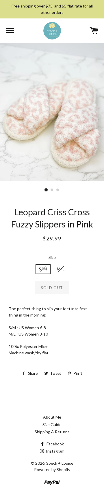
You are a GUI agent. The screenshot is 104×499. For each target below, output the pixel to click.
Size (52, 257)
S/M (43, 269)
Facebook (55, 443)
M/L (61, 269)
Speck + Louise (59, 463)
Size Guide (52, 424)
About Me (52, 417)
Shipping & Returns (52, 431)
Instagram (54, 451)
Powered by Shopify (52, 469)
